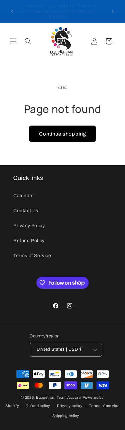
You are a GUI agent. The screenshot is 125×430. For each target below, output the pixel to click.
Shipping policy (66, 416)
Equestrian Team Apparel (59, 397)
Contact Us (25, 210)
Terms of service (104, 406)
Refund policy (38, 406)
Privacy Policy (29, 225)
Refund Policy (29, 240)
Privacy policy (70, 406)
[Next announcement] (112, 11)
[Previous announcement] (12, 11)
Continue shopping (62, 134)
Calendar (23, 195)
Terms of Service (32, 255)
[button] (13, 41)
